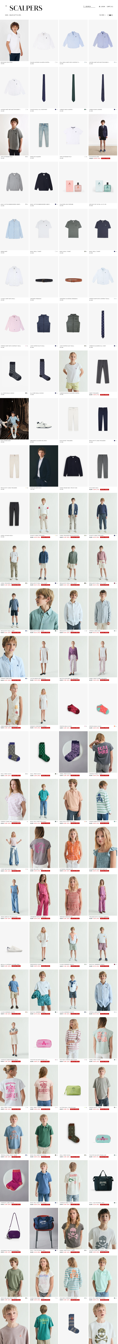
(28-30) (11, 389)
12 (19, 59)
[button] (6, 7)
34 (52, 433)
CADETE (45, 106)
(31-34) (14, 389)
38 (47, 437)
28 (34, 433)
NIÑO (42, 106)
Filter (101, 15)
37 (44, 437)
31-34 (73, 722)
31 (43, 433)
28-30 (70, 722)
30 (40, 433)
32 (46, 433)
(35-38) (17, 389)
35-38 (76, 722)
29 (37, 433)
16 (53, 59)
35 (55, 433)
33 (49, 433)
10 (16, 59)
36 (41, 437)
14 (22, 59)
